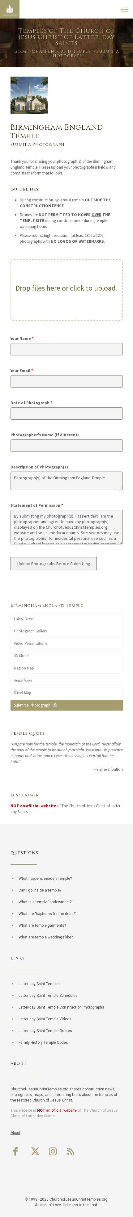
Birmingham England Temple (52, 51)
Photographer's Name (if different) (45, 435)
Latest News (23, 618)
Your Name (22, 338)
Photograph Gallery (30, 631)
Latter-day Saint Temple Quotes (45, 1031)
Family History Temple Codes (43, 1042)
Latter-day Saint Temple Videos (45, 1019)
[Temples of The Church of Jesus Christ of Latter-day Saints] (9, 9)
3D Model (21, 655)
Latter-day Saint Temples (40, 984)
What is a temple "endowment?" (46, 902)
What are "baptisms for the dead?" (47, 914)
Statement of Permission (37, 505)
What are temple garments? (42, 925)
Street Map (22, 692)
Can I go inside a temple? (40, 890)
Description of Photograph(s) (39, 467)
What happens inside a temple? (45, 878)
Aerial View (23, 680)
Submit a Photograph (33, 705)
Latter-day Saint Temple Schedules (48, 995)
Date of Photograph (31, 402)
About (15, 1133)
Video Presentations (30, 643)
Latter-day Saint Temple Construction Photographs (61, 1007)
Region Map (24, 668)
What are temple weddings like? (46, 937)
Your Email (22, 370)
